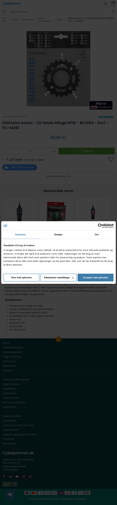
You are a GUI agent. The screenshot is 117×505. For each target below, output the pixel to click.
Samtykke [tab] (20, 234)
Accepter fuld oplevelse (95, 277)
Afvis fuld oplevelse (21, 277)
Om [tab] (97, 234)
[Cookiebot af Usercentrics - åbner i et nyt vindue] (100, 225)
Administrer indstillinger (57, 277)
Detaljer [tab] (58, 234)
